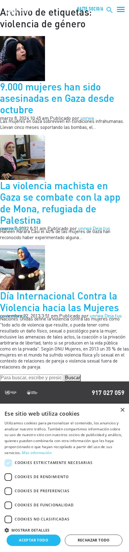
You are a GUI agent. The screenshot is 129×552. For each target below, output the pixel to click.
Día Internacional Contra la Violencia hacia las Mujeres (59, 301)
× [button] (122, 410)
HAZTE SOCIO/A (90, 9)
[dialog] (64, 478)
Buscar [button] (72, 377)
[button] (64, 529)
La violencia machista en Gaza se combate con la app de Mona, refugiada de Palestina (60, 203)
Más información (37, 452)
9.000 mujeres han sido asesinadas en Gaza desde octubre (57, 98)
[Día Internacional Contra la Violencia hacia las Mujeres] (22, 267)
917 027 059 (108, 392)
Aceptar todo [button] (33, 540)
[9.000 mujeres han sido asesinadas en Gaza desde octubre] (22, 58)
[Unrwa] (18, 10)
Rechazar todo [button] (94, 540)
